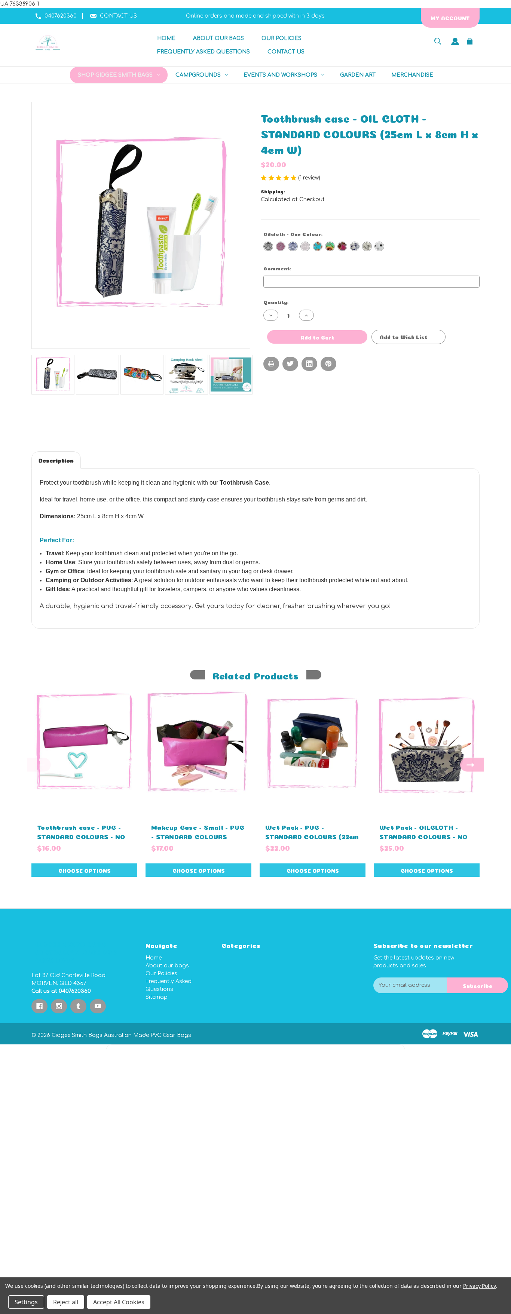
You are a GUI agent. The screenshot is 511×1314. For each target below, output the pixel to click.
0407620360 (61, 16)
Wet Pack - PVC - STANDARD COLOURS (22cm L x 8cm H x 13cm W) (312, 836)
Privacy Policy (479, 1285)
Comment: (290, 268)
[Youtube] (98, 1006)
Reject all (65, 1302)
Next (472, 765)
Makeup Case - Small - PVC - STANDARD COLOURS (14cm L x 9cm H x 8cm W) (197, 836)
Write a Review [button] (342, 178)
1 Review (100, 459)
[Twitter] (290, 364)
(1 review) (310, 178)
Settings (26, 1302)
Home (154, 958)
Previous (39, 765)
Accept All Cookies (118, 1302)
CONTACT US (118, 16)
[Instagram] (59, 1006)
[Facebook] (39, 1006)
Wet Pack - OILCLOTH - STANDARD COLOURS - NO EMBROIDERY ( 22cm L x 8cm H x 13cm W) (423, 841)
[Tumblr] (78, 1006)
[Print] (271, 364)
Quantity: (275, 301)
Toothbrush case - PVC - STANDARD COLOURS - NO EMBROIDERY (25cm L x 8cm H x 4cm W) (81, 841)
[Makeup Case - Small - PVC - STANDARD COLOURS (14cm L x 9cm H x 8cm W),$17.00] (198, 742)
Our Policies (161, 973)
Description (56, 459)
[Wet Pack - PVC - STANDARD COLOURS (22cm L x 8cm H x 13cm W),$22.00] (312, 742)
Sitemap (157, 997)
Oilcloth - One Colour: (309, 233)
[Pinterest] (328, 364)
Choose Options (84, 870)
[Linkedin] (309, 364)
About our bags (167, 965)
